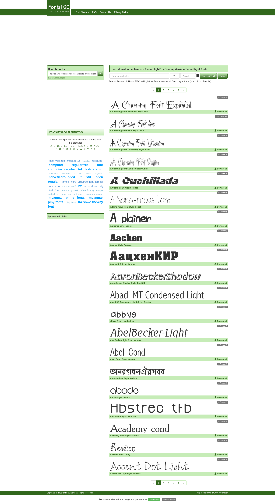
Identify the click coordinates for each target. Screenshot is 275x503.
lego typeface (57, 160)
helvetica (55, 77)
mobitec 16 (73, 160)
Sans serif (132, 416)
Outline (144, 168)
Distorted (133, 187)
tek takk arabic (90, 169)
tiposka (86, 161)
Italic (141, 130)
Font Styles (81, 12)
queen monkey (94, 194)
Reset (223, 76)
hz (80, 186)
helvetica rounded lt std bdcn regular (75, 173)
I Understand (154, 499)
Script (138, 206)
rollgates (97, 160)
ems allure (91, 186)
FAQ (94, 12)
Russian (148, 302)
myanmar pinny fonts (67, 197)
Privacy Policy (121, 12)
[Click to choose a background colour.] (197, 75)
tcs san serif (68, 186)
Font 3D (141, 283)
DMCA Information (220, 492)
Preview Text (208, 76)
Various (127, 244)
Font (146, 111)
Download (221, 111)
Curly (127, 454)
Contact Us (105, 12)
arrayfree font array (72, 194)
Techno (126, 397)
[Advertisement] (137, 39)
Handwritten (128, 321)
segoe (62, 77)
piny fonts (71, 202)
